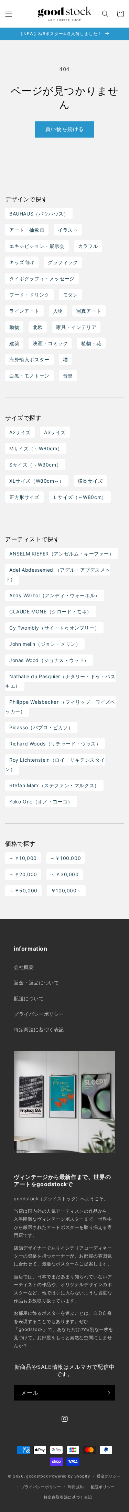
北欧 (38, 327)
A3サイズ (55, 432)
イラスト (68, 230)
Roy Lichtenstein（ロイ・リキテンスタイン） (55, 764)
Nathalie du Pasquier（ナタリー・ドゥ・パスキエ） (60, 681)
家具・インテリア (76, 327)
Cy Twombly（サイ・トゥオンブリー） (54, 628)
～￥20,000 (23, 874)
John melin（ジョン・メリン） (44, 644)
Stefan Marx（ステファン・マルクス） (54, 785)
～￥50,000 (23, 890)
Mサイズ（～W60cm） (35, 448)
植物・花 (91, 343)
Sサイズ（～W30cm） (35, 465)
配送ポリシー (103, 1486)
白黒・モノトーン (29, 376)
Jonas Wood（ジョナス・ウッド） (49, 660)
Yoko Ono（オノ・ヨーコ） (41, 801)
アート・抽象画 (26, 230)
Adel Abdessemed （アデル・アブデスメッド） (57, 574)
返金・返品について (36, 982)
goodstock (37, 1476)
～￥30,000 (65, 874)
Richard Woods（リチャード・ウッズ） (55, 744)
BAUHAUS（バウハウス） (38, 214)
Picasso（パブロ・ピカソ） (41, 727)
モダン (70, 295)
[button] (8, 13)
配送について (29, 998)
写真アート (88, 311)
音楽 (68, 376)
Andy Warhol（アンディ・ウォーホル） (54, 595)
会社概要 (24, 967)
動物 (14, 327)
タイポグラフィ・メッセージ (42, 278)
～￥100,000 (65, 858)
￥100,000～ (66, 890)
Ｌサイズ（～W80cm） (80, 497)
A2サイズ (20, 432)
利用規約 (76, 1486)
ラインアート (24, 311)
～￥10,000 (23, 858)
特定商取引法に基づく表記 (68, 1497)
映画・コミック (50, 343)
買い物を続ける (64, 129)
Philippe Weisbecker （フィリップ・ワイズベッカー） (60, 706)
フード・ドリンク (29, 295)
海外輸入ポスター (29, 359)
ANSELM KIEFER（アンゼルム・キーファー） (61, 554)
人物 (58, 311)
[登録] (107, 1393)
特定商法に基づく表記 (39, 1029)
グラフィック (63, 262)
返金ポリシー (109, 1476)
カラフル (88, 246)
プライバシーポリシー (39, 1014)
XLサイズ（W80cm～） (36, 481)
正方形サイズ (24, 497)
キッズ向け (21, 262)
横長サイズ (90, 481)
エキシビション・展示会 (37, 246)
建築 (14, 343)
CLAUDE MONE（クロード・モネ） (50, 611)
